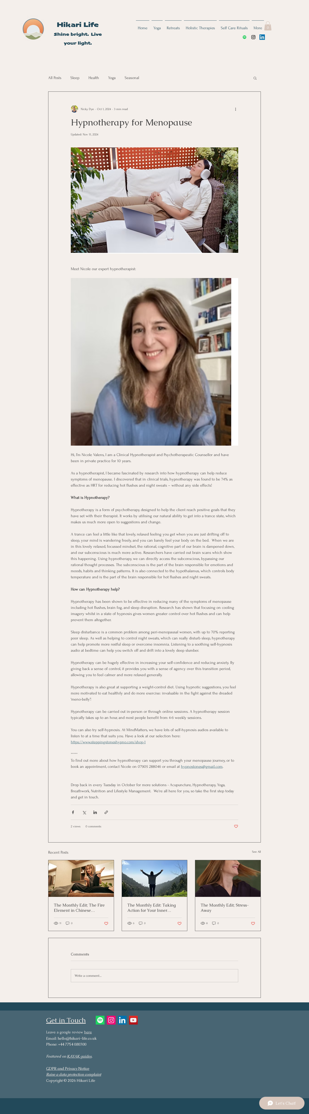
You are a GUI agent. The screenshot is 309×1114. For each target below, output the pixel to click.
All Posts (54, 78)
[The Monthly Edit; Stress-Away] (228, 878)
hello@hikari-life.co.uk (77, 1038)
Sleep (74, 78)
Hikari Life (78, 25)
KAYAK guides (79, 1056)
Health (93, 78)
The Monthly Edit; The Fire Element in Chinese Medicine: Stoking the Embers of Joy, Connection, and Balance (79, 908)
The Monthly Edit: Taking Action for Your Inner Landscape (151, 908)
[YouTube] (133, 1020)
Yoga (112, 78)
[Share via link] (106, 812)
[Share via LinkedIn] (95, 812)
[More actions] (235, 109)
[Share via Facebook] (73, 812)
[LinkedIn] (262, 37)
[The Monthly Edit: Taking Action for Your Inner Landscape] (154, 878)
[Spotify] (244, 37)
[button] (268, 26)
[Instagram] (253, 37)
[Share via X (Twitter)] (84, 812)
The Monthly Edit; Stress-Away (225, 908)
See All (256, 851)
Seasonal (132, 78)
